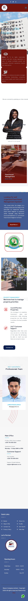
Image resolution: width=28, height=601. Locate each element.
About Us (21, 521)
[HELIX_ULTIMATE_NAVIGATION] (26, 8)
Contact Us (9, 347)
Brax (14, 593)
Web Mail (21, 529)
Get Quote (22, 526)
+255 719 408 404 (10, 442)
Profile (21, 524)
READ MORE (8, 179)
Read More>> (14, 224)
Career (5, 521)
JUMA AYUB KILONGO (14, 405)
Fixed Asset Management (10, 176)
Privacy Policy (7, 529)
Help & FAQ (6, 524)
